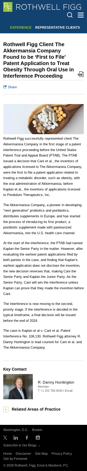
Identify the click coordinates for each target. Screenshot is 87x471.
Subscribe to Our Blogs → (21, 445)
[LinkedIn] (16, 438)
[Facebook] (27, 438)
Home (7, 453)
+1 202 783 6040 (51, 390)
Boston (37, 430)
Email (68, 390)
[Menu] (81, 15)
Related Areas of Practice (36, 409)
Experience (21, 27)
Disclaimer (23, 453)
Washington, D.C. (15, 430)
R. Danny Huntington (56, 382)
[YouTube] (38, 438)
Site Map (41, 453)
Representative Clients (57, 27)
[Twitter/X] (5, 438)
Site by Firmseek (15, 458)
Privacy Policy (62, 453)
